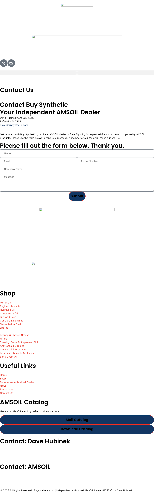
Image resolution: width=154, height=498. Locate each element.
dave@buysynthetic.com (14, 124)
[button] (77, 72)
